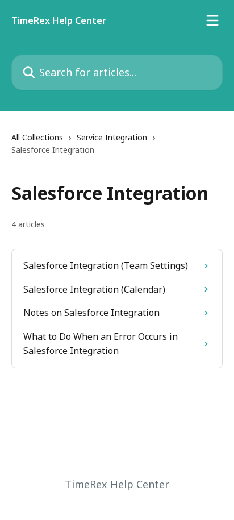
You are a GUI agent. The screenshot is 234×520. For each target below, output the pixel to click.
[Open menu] (212, 20)
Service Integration (112, 137)
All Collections (37, 137)
